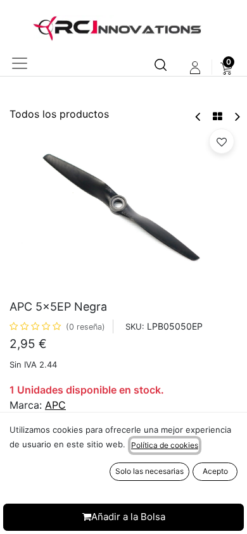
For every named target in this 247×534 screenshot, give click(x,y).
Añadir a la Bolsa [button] (128, 517)
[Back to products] (217, 116)
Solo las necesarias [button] (149, 471)
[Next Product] (236, 116)
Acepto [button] (215, 471)
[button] (221, 141)
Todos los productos (59, 114)
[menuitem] (226, 67)
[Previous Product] (198, 116)
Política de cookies (164, 445)
